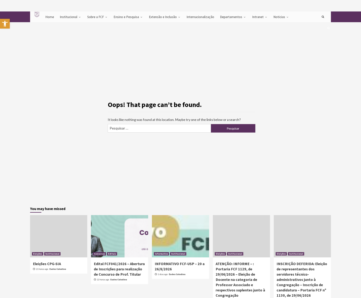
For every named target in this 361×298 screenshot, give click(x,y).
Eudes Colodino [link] (57, 269)
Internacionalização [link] (200, 17)
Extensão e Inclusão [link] (163, 17)
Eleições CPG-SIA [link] (47, 263)
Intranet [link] (258, 17)
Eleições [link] (37, 253)
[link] (5, 24)
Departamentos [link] (231, 17)
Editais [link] (112, 253)
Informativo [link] (161, 253)
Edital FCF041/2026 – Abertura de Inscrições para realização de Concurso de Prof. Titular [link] (119, 269)
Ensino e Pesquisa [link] (127, 17)
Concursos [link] (99, 253)
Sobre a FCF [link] (96, 17)
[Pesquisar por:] (159, 128)
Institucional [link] (69, 17)
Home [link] (49, 17)
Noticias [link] (279, 17)
